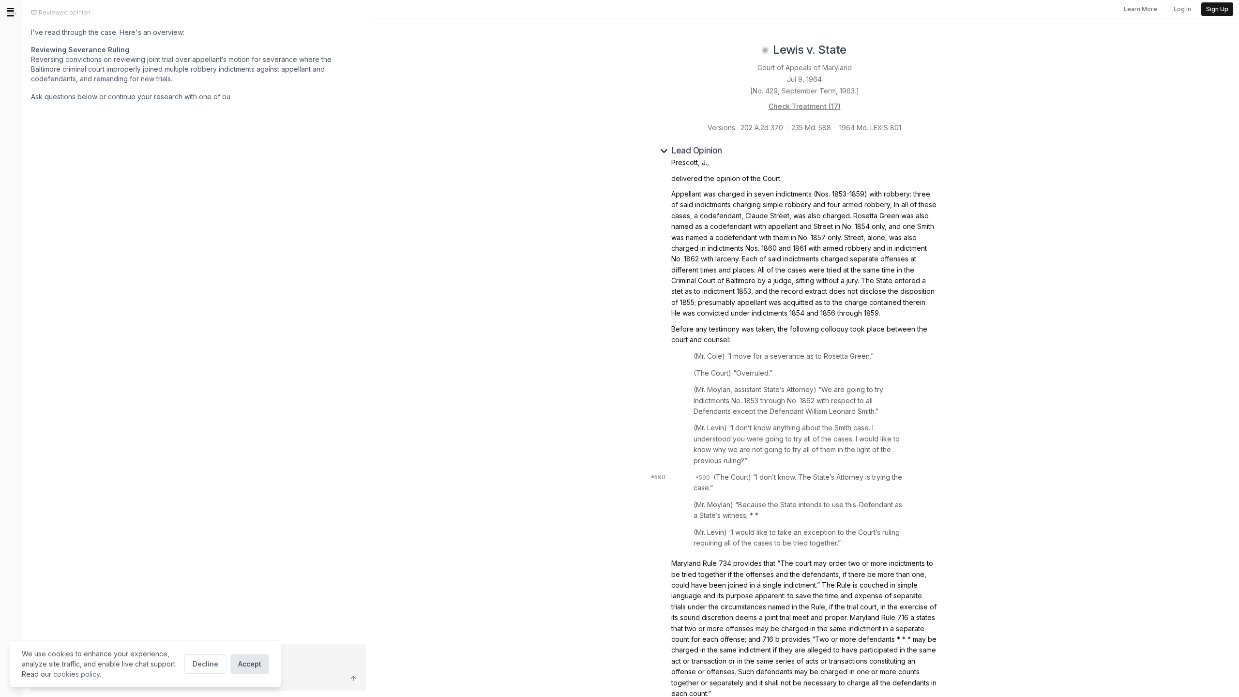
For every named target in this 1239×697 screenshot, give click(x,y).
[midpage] (11, 12)
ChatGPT (112, 118)
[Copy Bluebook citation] (857, 50)
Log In (1182, 9)
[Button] (353, 678)
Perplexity (169, 118)
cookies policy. (77, 674)
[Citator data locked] (765, 50)
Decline (205, 664)
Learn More (1140, 9)
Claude (59, 118)
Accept (249, 664)
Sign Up (1217, 9)
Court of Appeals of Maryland (804, 67)
